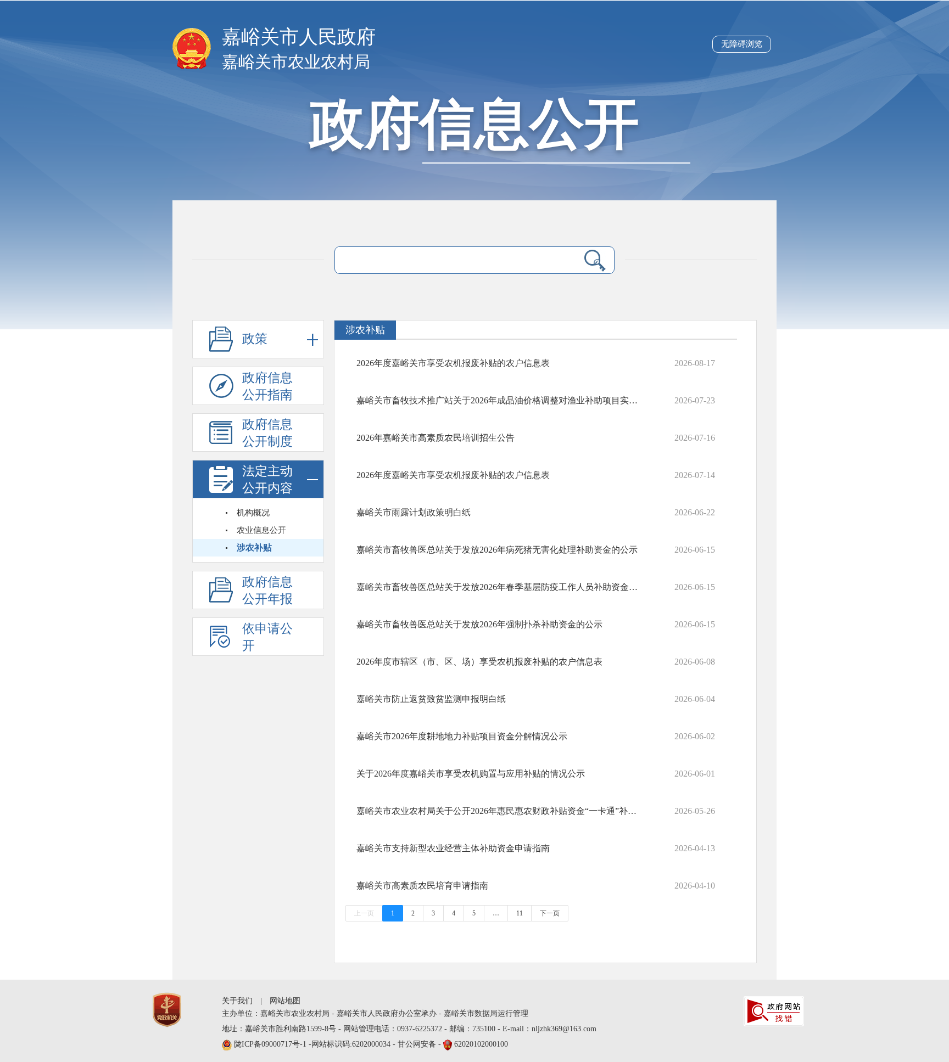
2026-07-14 (694, 475)
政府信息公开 (474, 124)
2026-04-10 (694, 885)
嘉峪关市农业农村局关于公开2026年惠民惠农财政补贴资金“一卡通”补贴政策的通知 (499, 811)
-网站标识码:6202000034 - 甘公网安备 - (371, 1044)
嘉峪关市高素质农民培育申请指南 (422, 885)
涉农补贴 (254, 547)
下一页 (550, 913)
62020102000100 (481, 1044)
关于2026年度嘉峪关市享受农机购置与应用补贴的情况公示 (470, 773)
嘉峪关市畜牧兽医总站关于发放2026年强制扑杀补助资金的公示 (479, 624)
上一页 (364, 913)
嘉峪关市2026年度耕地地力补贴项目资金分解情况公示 (461, 736)
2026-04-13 (694, 848)
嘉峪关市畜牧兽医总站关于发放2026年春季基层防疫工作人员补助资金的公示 (499, 587)
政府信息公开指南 (267, 386)
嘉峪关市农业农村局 (296, 62)
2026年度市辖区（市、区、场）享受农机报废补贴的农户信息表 (479, 661)
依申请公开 (267, 637)
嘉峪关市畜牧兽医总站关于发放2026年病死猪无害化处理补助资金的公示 (497, 549)
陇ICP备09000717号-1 (271, 1044)
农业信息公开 (261, 530)
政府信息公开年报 (267, 590)
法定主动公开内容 (267, 479)
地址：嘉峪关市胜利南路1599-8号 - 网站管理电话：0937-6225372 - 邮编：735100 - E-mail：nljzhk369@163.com (409, 1029)
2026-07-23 (694, 400)
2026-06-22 (694, 512)
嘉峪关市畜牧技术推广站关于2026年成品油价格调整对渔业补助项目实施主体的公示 (499, 400)
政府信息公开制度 (267, 433)
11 (519, 913)
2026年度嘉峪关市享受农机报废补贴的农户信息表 (453, 363)
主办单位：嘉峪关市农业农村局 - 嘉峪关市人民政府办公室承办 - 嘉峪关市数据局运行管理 (375, 1013)
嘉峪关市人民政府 (299, 37)
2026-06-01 (694, 773)
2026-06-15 (694, 549)
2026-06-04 (694, 699)
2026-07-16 (694, 437)
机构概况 (253, 512)
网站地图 (285, 1001)
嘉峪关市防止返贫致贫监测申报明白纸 (431, 699)
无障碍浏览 (741, 44)
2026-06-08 (694, 661)
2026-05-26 (694, 811)
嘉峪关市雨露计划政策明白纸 (413, 512)
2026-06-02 (694, 736)
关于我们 (237, 1001)
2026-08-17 (694, 363)
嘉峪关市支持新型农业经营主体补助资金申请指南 (453, 848)
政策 (254, 339)
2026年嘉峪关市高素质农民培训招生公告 (435, 437)
